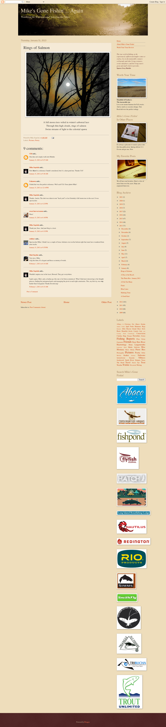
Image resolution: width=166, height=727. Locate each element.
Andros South (121, 326)
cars (144, 331)
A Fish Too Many (126, 282)
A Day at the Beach (127, 275)
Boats (119, 331)
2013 (121, 225)
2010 (121, 309)
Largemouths (140, 344)
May (123, 254)
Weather (119, 365)
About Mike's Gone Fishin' (125, 44)
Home (66, 302)
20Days (119, 324)
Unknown (32, 181)
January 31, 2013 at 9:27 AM (38, 160)
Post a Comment (32, 291)
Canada (135, 331)
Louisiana (119, 347)
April (123, 257)
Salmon (133, 355)
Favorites (136, 335)
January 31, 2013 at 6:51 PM (38, 231)
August (123, 243)
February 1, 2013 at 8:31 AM (38, 286)
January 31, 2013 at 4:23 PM (38, 203)
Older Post (107, 302)
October (124, 236)
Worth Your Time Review (125, 47)
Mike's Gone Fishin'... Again (52, 10)
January (124, 268)
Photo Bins (140, 349)
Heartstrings (121, 344)
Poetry (37, 140)
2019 (121, 204)
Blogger (86, 722)
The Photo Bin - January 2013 (130, 278)
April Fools (130, 326)
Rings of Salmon (126, 271)
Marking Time (125, 292)
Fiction (143, 336)
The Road (120, 362)
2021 (121, 197)
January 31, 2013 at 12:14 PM (39, 187)
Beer (139, 329)
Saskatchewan (121, 358)
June (123, 250)
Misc (143, 347)
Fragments (120, 342)
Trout (143, 362)
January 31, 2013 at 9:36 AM (38, 174)
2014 (121, 222)
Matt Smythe (33, 255)
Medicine (137, 347)
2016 (121, 215)
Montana (120, 349)
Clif (30, 153)
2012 (121, 302)
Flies (138, 339)
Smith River (129, 360)
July (123, 246)
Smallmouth (120, 360)
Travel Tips (136, 363)
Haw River (141, 342)
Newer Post (26, 302)
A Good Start (125, 296)
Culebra (119, 336)
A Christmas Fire (128, 324)
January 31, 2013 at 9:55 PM (38, 247)
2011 (121, 305)
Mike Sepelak (34, 167)
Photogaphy (120, 353)
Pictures (31, 140)
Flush (123, 285)
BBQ (123, 329)
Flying (143, 339)
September (125, 239)
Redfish (126, 355)
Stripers (137, 360)
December (125, 229)
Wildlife (126, 365)
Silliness (142, 357)
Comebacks (131, 333)
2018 (121, 208)
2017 (121, 211)
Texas (143, 360)
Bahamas (138, 326)
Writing (139, 365)
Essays (129, 336)
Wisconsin (133, 365)
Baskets (119, 329)
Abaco (137, 324)
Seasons (131, 358)
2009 (121, 312)
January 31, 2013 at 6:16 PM (38, 217)
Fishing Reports (126, 338)
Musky (132, 350)
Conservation (140, 333)
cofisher (32, 239)
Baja (143, 326)
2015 (121, 218)
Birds (143, 329)
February (124, 264)
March (123, 261)
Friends (128, 341)
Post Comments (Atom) (38, 307)
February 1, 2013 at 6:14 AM (38, 263)
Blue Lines (124, 289)
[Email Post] (52, 138)
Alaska (143, 324)
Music (127, 350)
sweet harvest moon (36, 211)
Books (131, 331)
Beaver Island (131, 329)
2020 (121, 200)
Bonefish (124, 331)
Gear (134, 342)
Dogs (124, 336)
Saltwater (141, 355)
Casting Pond (121, 333)
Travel (127, 362)
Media (130, 347)
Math (125, 347)
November (125, 232)
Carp (140, 331)
